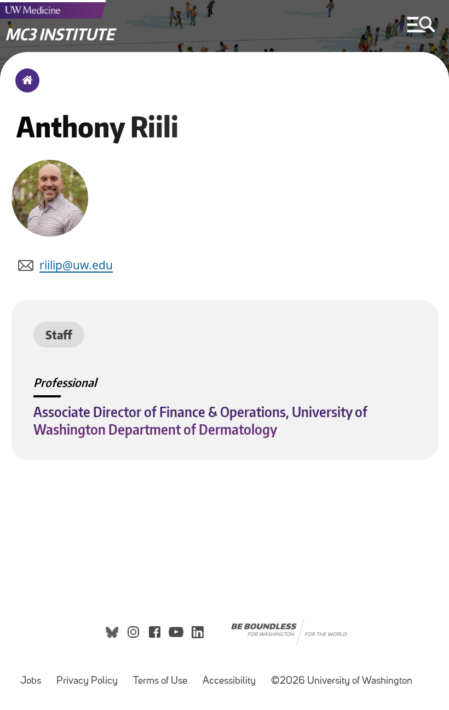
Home (25, 87)
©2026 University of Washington (341, 681)
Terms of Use (160, 681)
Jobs (30, 681)
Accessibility (229, 681)
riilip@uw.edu (76, 265)
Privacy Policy (87, 681)
